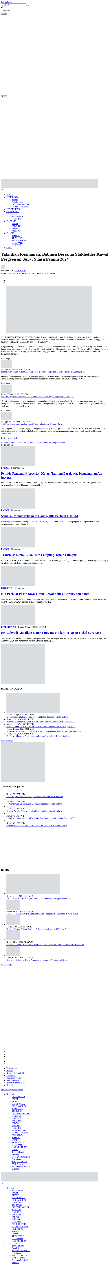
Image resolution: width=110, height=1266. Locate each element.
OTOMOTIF (17, 243)
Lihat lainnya (6, 964)
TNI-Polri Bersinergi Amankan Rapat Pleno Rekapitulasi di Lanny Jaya (31, 424)
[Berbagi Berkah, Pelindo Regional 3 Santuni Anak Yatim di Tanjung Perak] (13, 924)
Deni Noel (12, 438)
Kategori (10, 1094)
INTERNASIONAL (21, 204)
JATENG (16, 231)
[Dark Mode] (2, 8)
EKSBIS (10, 233)
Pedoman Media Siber (15, 1083)
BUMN (15, 199)
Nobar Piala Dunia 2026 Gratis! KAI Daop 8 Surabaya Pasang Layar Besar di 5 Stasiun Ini (45, 944)
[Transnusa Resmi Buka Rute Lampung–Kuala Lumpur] (18, 547)
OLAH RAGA (12, 211)
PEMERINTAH (13, 197)
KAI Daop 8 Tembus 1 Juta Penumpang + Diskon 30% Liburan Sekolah (37, 960)
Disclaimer (11, 1075)
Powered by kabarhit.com (12, 1090)
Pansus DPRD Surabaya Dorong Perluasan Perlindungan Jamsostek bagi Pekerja (40, 726)
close (4, 13)
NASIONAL (17, 202)
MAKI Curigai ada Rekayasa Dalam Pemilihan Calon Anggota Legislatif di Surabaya (37, 397)
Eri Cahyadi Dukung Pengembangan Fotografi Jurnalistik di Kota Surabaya (38, 736)
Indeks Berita (6, 2)
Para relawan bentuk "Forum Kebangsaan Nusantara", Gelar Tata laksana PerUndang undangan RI (43, 372)
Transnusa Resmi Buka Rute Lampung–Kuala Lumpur (39, 555)
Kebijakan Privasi (13, 1078)
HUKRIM (16, 219)
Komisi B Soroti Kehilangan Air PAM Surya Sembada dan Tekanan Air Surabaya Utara (43, 731)
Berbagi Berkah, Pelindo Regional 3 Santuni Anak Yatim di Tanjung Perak (38, 929)
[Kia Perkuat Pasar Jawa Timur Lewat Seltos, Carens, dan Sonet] (18, 586)
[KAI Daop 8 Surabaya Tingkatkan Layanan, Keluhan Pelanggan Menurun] (33, 893)
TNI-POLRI (11, 214)
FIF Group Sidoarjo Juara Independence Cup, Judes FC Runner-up (34, 796)
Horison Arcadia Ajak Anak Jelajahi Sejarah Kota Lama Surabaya (34, 811)
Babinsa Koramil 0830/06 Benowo (16, 442)
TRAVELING (18, 238)
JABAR (15, 228)
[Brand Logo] (49, 187)
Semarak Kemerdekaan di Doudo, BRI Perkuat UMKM (39, 516)
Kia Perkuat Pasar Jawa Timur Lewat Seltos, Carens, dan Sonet (45, 593)
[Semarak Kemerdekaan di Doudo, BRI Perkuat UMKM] (18, 508)
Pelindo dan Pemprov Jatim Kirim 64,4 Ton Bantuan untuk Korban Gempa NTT (40, 722)
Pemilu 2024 (36, 442)
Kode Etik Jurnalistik (15, 1073)
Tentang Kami (12, 1068)
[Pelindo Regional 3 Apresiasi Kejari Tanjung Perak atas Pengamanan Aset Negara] (18, 465)
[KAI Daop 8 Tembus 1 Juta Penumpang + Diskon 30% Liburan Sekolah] (13, 955)
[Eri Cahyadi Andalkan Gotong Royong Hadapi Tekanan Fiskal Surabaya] (18, 624)
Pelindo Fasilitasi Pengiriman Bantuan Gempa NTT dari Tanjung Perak (36, 825)
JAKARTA (17, 226)
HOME (9, 195)
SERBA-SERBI (19, 240)
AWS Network (12, 1080)
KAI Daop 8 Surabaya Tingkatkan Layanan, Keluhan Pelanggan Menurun (38, 898)
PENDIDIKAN (13, 209)
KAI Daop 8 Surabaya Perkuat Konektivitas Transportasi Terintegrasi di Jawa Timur (42, 914)
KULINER (16, 245)
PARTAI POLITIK (20, 207)
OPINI (9, 248)
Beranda (10, 1085)
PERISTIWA (17, 216)
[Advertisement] (12, 55)
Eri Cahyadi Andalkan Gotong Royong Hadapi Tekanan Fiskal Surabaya (51, 632)
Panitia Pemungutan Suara (54, 442)
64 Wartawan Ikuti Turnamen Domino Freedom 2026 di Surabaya (34, 804)
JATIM (15, 223)
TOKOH (16, 235)
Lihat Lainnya (7, 741)
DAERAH (11, 221)
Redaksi (9, 1071)
